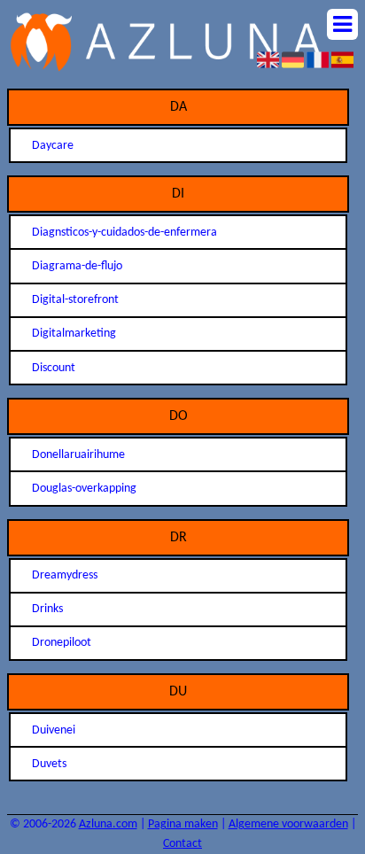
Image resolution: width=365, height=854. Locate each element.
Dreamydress (64, 575)
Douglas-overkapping (84, 488)
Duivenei (53, 730)
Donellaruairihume (78, 455)
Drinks (47, 609)
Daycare (53, 145)
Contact (182, 843)
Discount (53, 368)
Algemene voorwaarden (288, 824)
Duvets (49, 764)
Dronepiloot (61, 642)
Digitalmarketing (74, 333)
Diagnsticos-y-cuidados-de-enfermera (124, 232)
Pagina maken (183, 824)
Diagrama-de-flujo (77, 266)
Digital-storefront (75, 300)
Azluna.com (108, 824)
